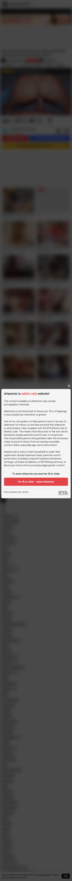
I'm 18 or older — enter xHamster (36, 481)
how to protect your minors (16, 492)
